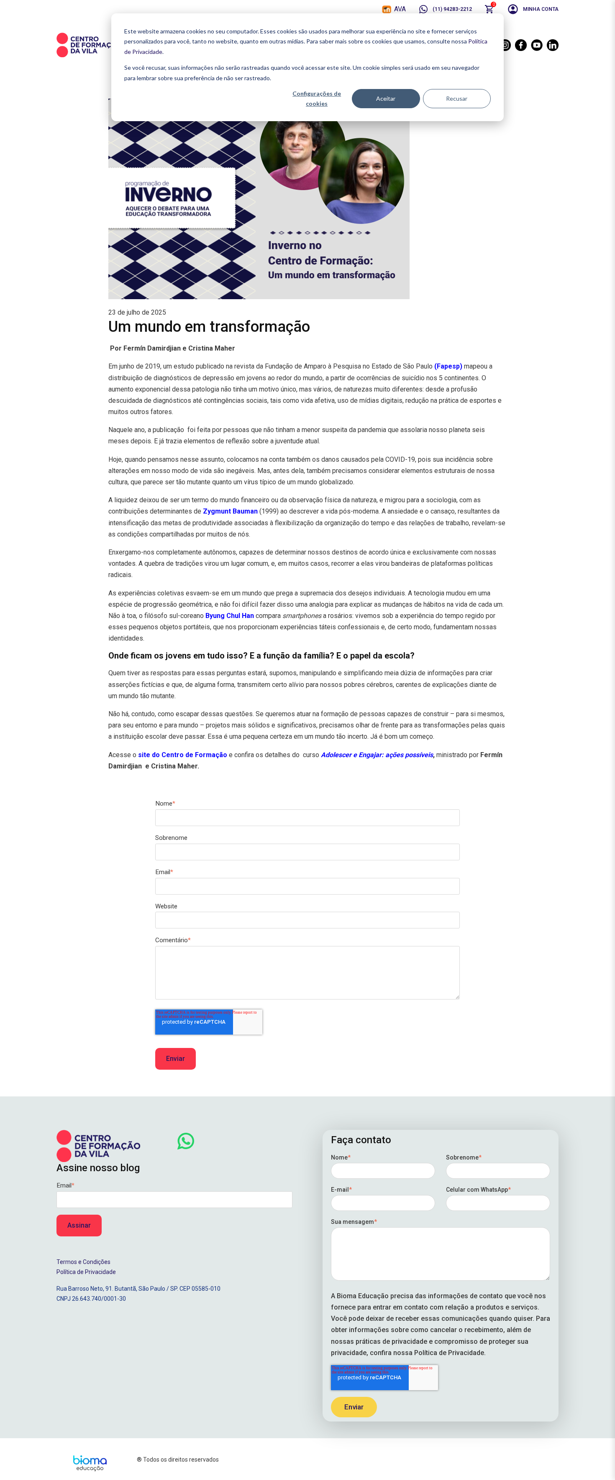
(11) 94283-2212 (452, 9)
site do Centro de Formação (182, 755)
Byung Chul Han (229, 616)
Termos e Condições (83, 1262)
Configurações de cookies (316, 98)
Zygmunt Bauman (230, 511)
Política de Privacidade (86, 1272)
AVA (400, 9)
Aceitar (385, 98)
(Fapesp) (448, 366)
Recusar (456, 98)
